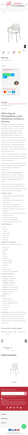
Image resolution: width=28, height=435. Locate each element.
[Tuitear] (3, 66)
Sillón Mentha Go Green (7, 348)
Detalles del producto (6, 105)
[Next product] (26, 12)
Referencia (3, 60)
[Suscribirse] (25, 393)
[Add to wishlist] (7, 346)
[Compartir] (1, 66)
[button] (12, 350)
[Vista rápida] (8, 346)
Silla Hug (14, 382)
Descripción (4, 102)
